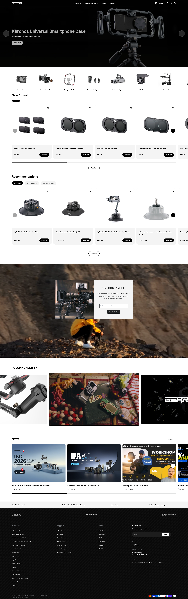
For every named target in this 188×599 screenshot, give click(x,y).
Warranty (59, 538)
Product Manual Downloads (65, 552)
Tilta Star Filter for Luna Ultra (107, 148)
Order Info (60, 530)
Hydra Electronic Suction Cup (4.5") (68, 232)
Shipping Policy (61, 545)
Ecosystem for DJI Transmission (21, 541)
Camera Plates (16, 571)
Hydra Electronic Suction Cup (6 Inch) (27, 232)
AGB (100, 538)
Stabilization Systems (18, 545)
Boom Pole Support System (20, 578)
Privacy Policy (31, 595)
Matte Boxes (15, 552)
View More (94, 168)
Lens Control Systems (18, 549)
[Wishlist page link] (156, 3)
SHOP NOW (17, 43)
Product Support (62, 549)
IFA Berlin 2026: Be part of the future (83, 485)
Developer (102, 534)
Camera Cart (15, 556)
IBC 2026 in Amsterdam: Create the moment (31, 485)
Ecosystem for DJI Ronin (19, 538)
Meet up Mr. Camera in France (135, 485)
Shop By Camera (90, 3)
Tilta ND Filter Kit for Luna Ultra (24, 148)
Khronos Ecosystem (18, 534)
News (104, 3)
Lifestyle (14, 585)
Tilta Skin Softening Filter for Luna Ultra (152, 148)
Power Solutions (17, 563)
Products (76, 3)
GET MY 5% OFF (113, 312)
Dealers (101, 545)
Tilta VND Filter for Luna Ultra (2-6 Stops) (70, 148)
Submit (166, 535)
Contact (112, 3)
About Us (102, 530)
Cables (14, 567)
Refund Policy (61, 541)
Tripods (14, 560)
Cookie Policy (43, 595)
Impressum (102, 541)
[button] (173, 131)
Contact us (60, 534)
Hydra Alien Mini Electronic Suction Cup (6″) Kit (113, 232)
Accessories (15, 582)
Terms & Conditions (18, 595)
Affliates (101, 549)
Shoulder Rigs (16, 574)
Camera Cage (16, 530)
